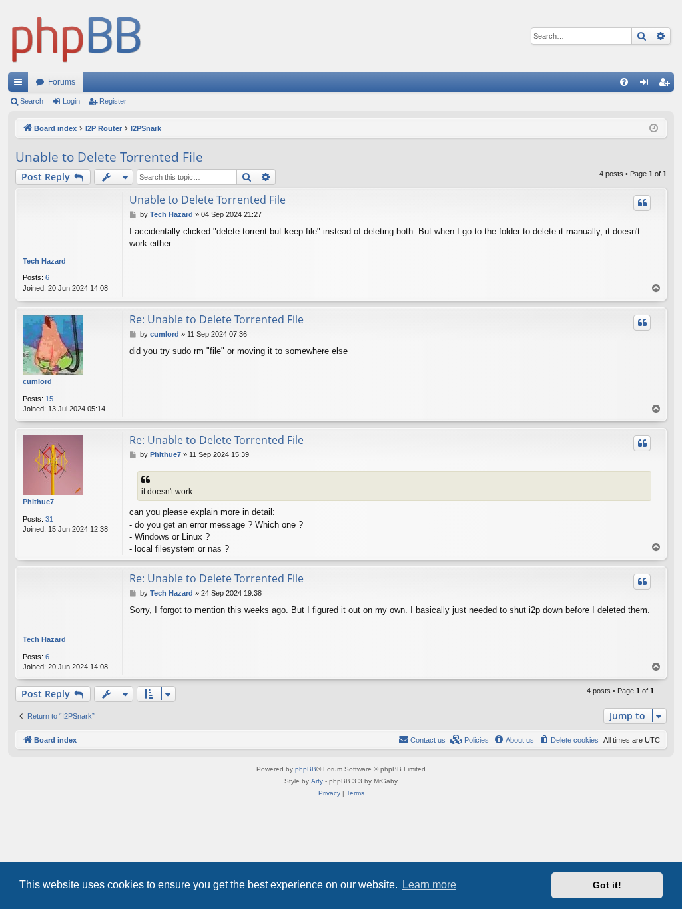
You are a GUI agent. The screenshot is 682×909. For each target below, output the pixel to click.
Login (71, 101)
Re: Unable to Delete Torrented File (216, 319)
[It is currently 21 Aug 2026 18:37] (653, 128)
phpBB (305, 769)
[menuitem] (624, 82)
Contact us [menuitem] (428, 740)
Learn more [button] (429, 884)
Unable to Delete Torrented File (109, 157)
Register (113, 101)
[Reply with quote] (642, 203)
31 (49, 519)
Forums (61, 82)
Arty (317, 781)
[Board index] (76, 36)
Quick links (20, 84)
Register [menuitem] (666, 84)
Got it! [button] (607, 885)
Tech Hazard (44, 261)
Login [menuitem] (646, 84)
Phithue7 (38, 502)
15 (49, 399)
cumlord (37, 381)
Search (31, 101)
